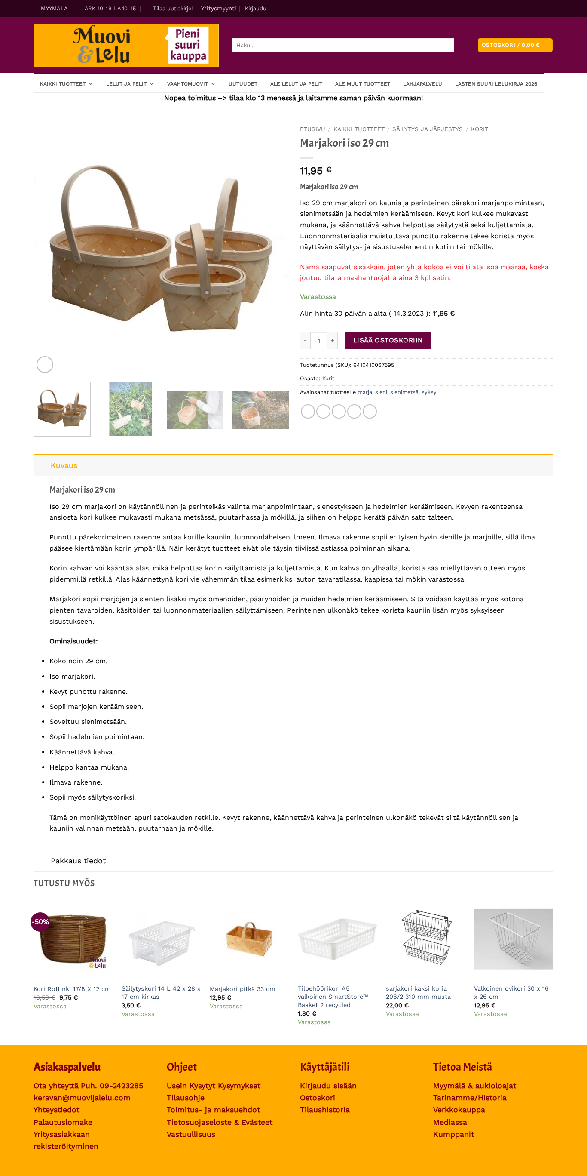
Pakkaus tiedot (78, 860)
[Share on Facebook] (308, 411)
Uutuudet (243, 84)
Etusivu (312, 129)
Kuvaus (64, 465)
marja (365, 392)
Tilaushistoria (325, 1109)
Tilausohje (186, 1097)
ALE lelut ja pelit (296, 84)
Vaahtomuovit (187, 84)
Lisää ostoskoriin (388, 340)
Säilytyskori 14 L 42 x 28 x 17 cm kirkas (161, 992)
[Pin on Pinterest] (354, 411)
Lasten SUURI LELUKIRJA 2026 (496, 84)
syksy (429, 392)
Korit (479, 129)
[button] (169, 8)
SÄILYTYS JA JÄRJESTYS (427, 129)
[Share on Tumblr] (370, 411)
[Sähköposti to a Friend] (339, 411)
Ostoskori (317, 1097)
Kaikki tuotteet (63, 84)
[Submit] (461, 45)
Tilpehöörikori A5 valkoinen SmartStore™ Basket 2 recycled (333, 996)
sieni (381, 392)
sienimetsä (404, 392)
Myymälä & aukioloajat (474, 1085)
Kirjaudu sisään (328, 1085)
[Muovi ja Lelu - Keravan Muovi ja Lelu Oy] (126, 45)
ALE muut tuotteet (362, 84)
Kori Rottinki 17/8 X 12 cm (72, 988)
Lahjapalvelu (422, 84)
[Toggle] (42, 465)
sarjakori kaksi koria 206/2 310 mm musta (418, 992)
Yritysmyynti (218, 8)
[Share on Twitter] (323, 411)
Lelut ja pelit (126, 84)
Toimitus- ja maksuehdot (213, 1109)
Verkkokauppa (459, 1109)
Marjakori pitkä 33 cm (242, 988)
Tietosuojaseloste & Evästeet (219, 1122)
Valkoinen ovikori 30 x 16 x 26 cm (511, 992)
